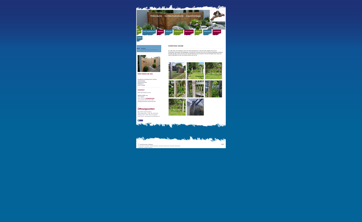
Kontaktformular (150, 98)
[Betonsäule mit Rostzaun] (213, 89)
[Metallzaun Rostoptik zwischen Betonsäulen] (177, 89)
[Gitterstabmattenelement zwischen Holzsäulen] (177, 71)
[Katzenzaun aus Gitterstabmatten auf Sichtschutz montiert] (195, 107)
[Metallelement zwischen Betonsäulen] (213, 71)
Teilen (141, 120)
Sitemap (150, 144)
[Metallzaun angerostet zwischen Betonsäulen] (195, 71)
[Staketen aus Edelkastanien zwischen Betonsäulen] (195, 89)
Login (222, 144)
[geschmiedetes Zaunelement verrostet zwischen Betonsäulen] (177, 107)
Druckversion (144, 144)
